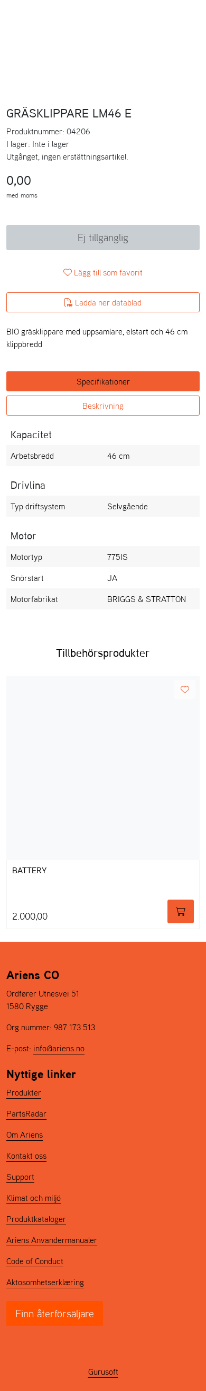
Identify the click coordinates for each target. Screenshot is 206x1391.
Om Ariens (24, 1134)
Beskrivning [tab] (103, 405)
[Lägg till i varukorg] (180, 911)
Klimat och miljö (33, 1197)
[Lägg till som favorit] (184, 689)
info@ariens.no (59, 1048)
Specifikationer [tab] (103, 381)
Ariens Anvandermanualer (51, 1240)
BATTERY (29, 870)
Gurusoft (103, 1371)
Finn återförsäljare (54, 1313)
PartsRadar (26, 1113)
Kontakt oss (26, 1155)
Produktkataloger (36, 1218)
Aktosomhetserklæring (45, 1282)
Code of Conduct (34, 1261)
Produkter (23, 1092)
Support (20, 1176)
